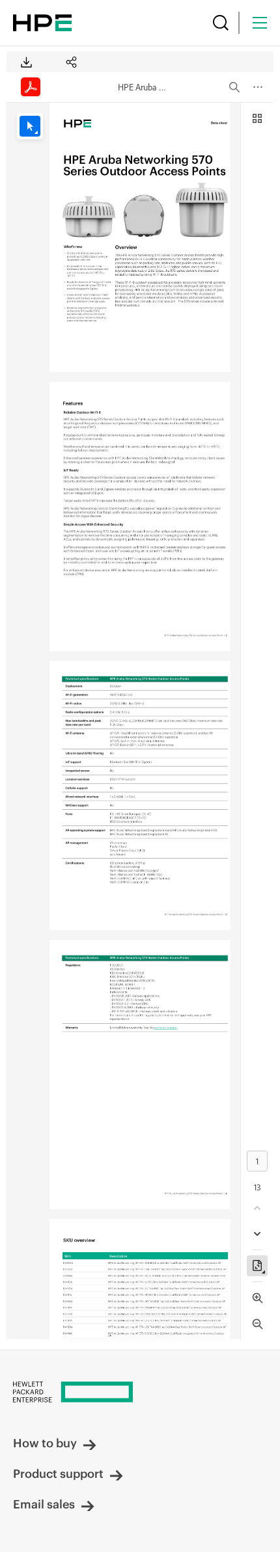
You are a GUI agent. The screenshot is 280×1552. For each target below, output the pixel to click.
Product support (58, 1473)
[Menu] (260, 22)
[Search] (221, 22)
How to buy (45, 1443)
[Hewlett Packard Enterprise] (42, 22)
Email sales (44, 1504)
